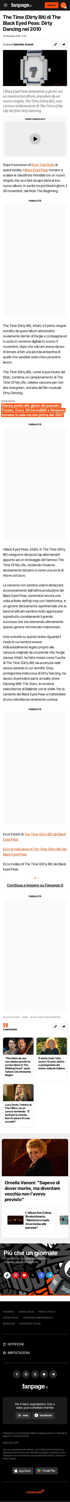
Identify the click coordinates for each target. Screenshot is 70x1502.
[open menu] (4, 5)
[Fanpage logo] (21, 5)
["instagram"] (15, 1275)
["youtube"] (24, 1275)
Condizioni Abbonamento (38, 1317)
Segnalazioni (26, 1311)
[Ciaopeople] (35, 1491)
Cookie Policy (11, 1317)
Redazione (9, 1323)
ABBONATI (51, 5)
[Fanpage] (35, 1387)
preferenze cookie (30, 1323)
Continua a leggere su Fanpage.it (35, 885)
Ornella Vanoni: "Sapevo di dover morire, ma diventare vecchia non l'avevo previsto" (32, 1191)
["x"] (32, 1275)
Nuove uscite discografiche (45, 1017)
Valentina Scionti (23, 44)
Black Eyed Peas (36, 170)
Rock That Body (42, 165)
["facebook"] (41, 1275)
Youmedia (8, 1311)
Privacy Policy (46, 1311)
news (25, 1017)
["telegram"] (50, 1275)
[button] (63, 44)
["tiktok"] (7, 1275)
